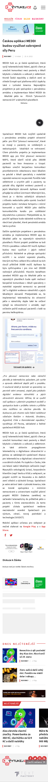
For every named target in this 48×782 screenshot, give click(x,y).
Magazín (8, 19)
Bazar (27, 19)
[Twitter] (35, 758)
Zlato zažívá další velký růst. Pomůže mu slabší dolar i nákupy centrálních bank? (31, 673)
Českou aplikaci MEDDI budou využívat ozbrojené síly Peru (22, 46)
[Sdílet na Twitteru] (11, 536)
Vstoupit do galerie (23, 367)
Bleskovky (38, 19)
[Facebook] (30, 758)
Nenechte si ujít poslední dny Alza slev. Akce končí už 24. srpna (32, 653)
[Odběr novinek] (35, 8)
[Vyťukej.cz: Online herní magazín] (18, 7)
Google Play (29, 526)
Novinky (7, 56)
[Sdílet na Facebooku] (5, 536)
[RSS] (44, 758)
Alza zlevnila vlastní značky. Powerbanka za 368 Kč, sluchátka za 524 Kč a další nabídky (17, 736)
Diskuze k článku (12, 560)
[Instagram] (39, 758)
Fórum (18, 19)
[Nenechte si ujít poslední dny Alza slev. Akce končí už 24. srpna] (10, 655)
